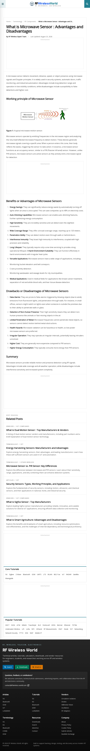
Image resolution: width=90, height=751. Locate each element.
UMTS (39, 574)
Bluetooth (26, 574)
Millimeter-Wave (67, 705)
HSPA (53, 625)
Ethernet (67, 625)
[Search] (87, 4)
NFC (33, 629)
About (63, 722)
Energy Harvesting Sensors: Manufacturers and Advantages (37, 447)
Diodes (64, 702)
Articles (10, 480)
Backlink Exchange (68, 734)
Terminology (17, 21)
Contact (35, 731)
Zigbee (11, 574)
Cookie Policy (66, 728)
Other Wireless (27, 462)
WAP (31, 633)
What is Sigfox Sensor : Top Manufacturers (28, 501)
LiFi (23, 629)
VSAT (60, 629)
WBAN (24, 625)
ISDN (13, 625)
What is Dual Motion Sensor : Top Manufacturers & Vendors (37, 430)
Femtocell (46, 625)
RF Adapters (65, 711)
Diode (66, 629)
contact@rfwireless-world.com (16, 685)
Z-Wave (18, 574)
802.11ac (57, 574)
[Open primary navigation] (3, 4)
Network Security (11, 633)
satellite (76, 574)
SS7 (71, 629)
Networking (78, 629)
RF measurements (50, 629)
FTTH (21, 633)
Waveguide (9, 578)
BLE (39, 625)
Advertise (35, 728)
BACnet (59, 625)
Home (8, 21)
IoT (22, 444)
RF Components (30, 21)
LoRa (28, 629)
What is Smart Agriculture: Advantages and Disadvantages (36, 519)
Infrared (39, 629)
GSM (33, 574)
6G (33, 702)
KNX (26, 633)
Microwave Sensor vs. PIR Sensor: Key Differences (31, 465)
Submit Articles (66, 731)
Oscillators (65, 708)
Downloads (36, 722)
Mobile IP (38, 633)
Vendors (10, 426)
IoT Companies (22, 426)
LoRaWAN (6, 711)
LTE (44, 574)
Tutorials (36, 694)
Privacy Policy (66, 725)
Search (34, 725)
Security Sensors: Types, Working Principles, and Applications (38, 483)
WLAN (50, 574)
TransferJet (32, 625)
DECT (7, 625)
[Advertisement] (45, 54)
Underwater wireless (12, 629)
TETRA (74, 625)
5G (6, 574)
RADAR (68, 574)
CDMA (5, 731)
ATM (18, 625)
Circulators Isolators (68, 699)
